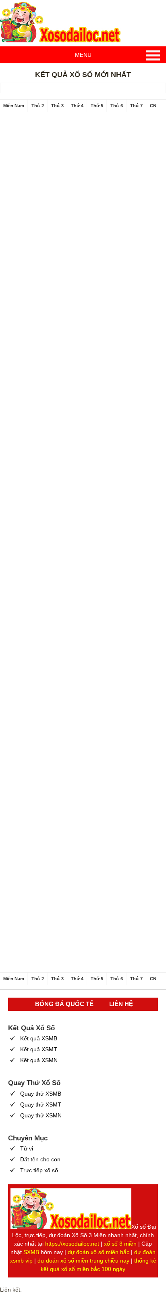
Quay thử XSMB (40, 1093)
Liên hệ (121, 1003)
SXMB (31, 1252)
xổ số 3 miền (120, 1243)
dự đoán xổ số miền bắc (98, 1252)
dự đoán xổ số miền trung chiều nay (83, 1260)
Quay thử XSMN (41, 1115)
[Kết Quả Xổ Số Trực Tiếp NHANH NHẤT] (60, 22)
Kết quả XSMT (38, 1049)
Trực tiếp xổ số (39, 1170)
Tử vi (26, 1148)
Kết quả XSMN (39, 1060)
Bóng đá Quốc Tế (64, 1003)
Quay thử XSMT (40, 1104)
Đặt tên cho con (40, 1159)
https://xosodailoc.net (72, 1243)
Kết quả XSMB (38, 1038)
